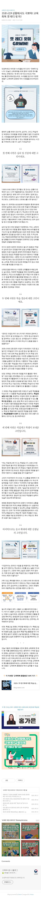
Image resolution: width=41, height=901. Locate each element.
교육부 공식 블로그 (10, 870)
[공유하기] (10, 780)
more (37, 820)
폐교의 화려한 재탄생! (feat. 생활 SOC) (13, 812)
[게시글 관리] (12, 780)
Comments (6, 861)
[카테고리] (2, 2)
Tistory (32, 894)
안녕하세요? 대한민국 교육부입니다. (13, 878)
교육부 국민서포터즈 (8, 10)
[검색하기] (38, 2)
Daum (20, 894)
